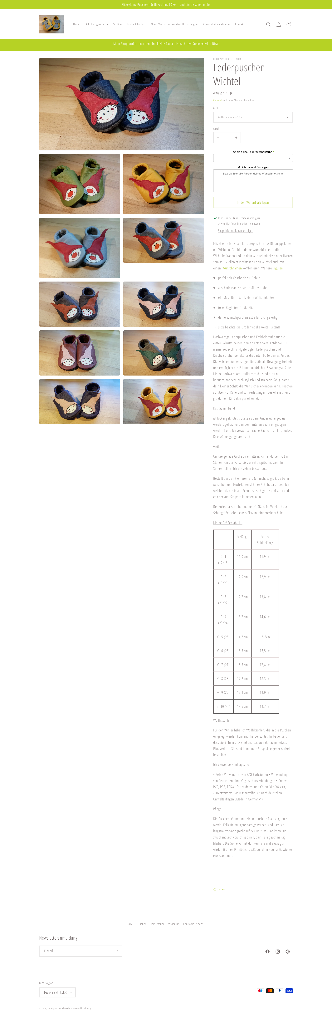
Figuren (278, 268)
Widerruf (173, 924)
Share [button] (222, 889)
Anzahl (216, 128)
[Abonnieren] (117, 951)
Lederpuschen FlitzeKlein (60, 1008)
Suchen (142, 924)
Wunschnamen (232, 268)
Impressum (157, 924)
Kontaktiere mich (193, 924)
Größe (216, 108)
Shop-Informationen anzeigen (235, 230)
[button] (96, 24)
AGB (131, 924)
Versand (217, 100)
